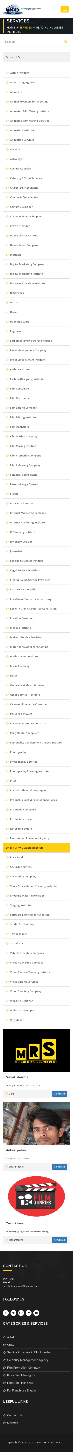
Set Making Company (23, 876)
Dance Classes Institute (24, 235)
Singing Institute (20, 905)
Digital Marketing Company (27, 264)
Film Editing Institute (23, 417)
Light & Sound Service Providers (30, 580)
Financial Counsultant (23, 474)
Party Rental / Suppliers (24, 733)
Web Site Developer (22, 1010)
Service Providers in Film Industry (28, 1352)
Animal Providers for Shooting (29, 101)
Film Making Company (23, 436)
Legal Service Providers (25, 570)
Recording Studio (21, 828)
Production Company (23, 809)
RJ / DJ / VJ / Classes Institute (27, 847)
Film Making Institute (23, 446)
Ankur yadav (16, 1150)
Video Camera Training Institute (30, 972)
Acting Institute (19, 73)
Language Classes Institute (26, 560)
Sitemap (12, 1422)
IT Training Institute (22, 532)
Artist (10, 1337)
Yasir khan (14, 1223)
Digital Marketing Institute (26, 273)
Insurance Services (21, 503)
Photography (18, 752)
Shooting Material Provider (27, 895)
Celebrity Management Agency (27, 1360)
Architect (16, 149)
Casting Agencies (21, 168)
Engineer (15, 331)
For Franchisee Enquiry (21, 1390)
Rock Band (16, 857)
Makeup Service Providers (26, 637)
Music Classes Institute (24, 656)
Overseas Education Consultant (29, 704)
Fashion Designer (21, 369)
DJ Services (17, 293)
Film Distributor (19, 398)
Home (11, 27)
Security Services (21, 867)
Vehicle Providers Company (27, 953)
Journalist (16, 551)
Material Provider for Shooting (29, 647)
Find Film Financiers (19, 1382)
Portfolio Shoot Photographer (28, 790)
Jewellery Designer (22, 541)
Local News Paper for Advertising (31, 599)
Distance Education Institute (27, 283)
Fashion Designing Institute (27, 379)
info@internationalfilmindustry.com (22, 1286)
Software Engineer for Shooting (30, 914)
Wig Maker (17, 1020)
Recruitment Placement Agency (29, 838)
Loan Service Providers (24, 589)
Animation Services (22, 140)
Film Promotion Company (25, 455)
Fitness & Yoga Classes (24, 484)
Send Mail (59, 1093)
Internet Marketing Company (28, 513)
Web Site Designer (21, 1001)
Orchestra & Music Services (27, 685)
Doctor (14, 302)
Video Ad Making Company (26, 962)
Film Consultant (19, 388)
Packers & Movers (21, 714)
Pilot (13, 781)
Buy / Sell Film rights (20, 1375)
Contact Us (14, 1415)
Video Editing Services (24, 981)
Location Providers (21, 618)
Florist (14, 494)
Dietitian (15, 254)
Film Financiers (19, 427)
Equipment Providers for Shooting (31, 340)
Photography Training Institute (29, 771)
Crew (10, 1344)
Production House (21, 819)
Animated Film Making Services (29, 120)
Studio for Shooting (22, 924)
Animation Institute (22, 130)
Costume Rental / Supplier (26, 216)
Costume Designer (21, 207)
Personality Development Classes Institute (36, 742)
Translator (16, 943)
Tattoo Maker (18, 934)
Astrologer (17, 159)
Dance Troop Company (24, 245)
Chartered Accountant (24, 187)
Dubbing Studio (19, 321)
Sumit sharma (17, 1077)
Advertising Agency (22, 82)
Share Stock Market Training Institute (33, 886)
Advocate (16, 92)
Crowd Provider (20, 226)
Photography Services (23, 761)
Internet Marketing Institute (27, 522)
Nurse (14, 675)
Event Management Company (28, 350)
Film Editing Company (23, 407)
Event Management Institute (27, 360)
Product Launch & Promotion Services (33, 800)
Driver (14, 312)
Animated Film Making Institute (29, 111)
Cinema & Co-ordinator (24, 197)
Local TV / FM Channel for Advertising (33, 608)
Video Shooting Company (25, 991)
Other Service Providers (25, 694)
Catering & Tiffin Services (26, 178)
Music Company (19, 666)
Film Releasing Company (25, 465)
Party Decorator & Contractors (29, 723)
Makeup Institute (20, 627)
